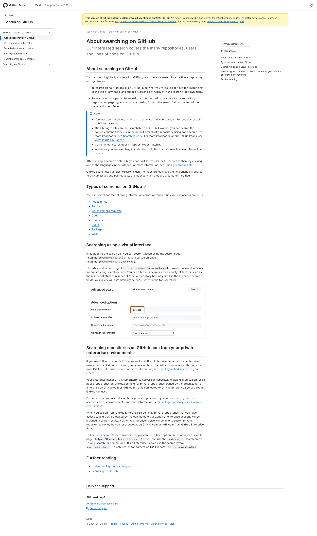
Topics (96, 206)
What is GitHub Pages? (109, 140)
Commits (97, 220)
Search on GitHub (19, 22)
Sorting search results (178, 165)
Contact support (98, 508)
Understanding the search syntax (112, 466)
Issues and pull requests (107, 210)
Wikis (95, 234)
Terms (114, 523)
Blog (172, 523)
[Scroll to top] (309, 528)
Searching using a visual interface (118, 245)
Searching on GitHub (105, 471)
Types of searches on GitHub (114, 186)
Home (10, 15)
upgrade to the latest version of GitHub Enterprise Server (145, 21)
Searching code (133, 136)
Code (95, 215)
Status (134, 523)
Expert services (158, 523)
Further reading (101, 457)
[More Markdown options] (247, 44)
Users (95, 224)
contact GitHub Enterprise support (225, 21)
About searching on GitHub (112, 68)
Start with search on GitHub (124, 31)
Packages (98, 229)
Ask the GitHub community (104, 503)
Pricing (144, 523)
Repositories (99, 201)
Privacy (124, 523)
